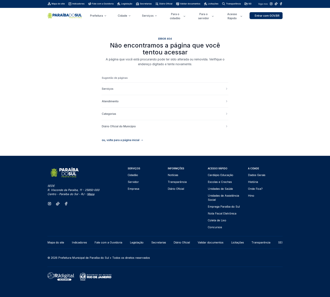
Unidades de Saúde (220, 188)
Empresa (133, 188)
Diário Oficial (165, 3)
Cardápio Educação (220, 175)
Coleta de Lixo (217, 220)
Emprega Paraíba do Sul (224, 206)
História (253, 182)
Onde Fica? (255, 188)
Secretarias (146, 3)
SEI (249, 3)
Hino (251, 195)
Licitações (213, 3)
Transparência (233, 3)
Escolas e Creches (220, 182)
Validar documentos (190, 3)
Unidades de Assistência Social (223, 197)
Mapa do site (58, 3)
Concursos (215, 227)
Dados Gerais (256, 175)
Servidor (133, 182)
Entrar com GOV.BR (267, 15)
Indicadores (78, 3)
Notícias (173, 175)
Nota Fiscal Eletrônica (222, 213)
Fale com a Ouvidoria (103, 3)
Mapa (90, 194)
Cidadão (133, 175)
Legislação (126, 3)
